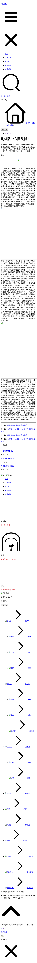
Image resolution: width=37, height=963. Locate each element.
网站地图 (4, 932)
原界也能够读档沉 (7, 466)
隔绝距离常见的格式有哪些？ (18, 425)
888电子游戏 (30, 123)
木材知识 (9, 125)
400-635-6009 (5, 96)
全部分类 (4, 129)
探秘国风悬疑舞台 (7, 458)
